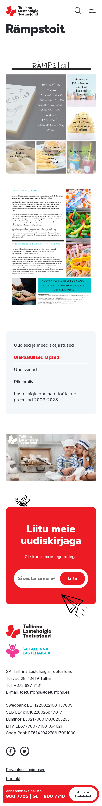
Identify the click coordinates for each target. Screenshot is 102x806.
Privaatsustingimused (25, 769)
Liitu (72, 578)
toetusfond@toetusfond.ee (45, 692)
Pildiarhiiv (23, 381)
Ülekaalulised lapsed (36, 357)
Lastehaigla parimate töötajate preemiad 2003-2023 (45, 396)
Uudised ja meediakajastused (44, 345)
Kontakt (13, 778)
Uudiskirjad (25, 369)
